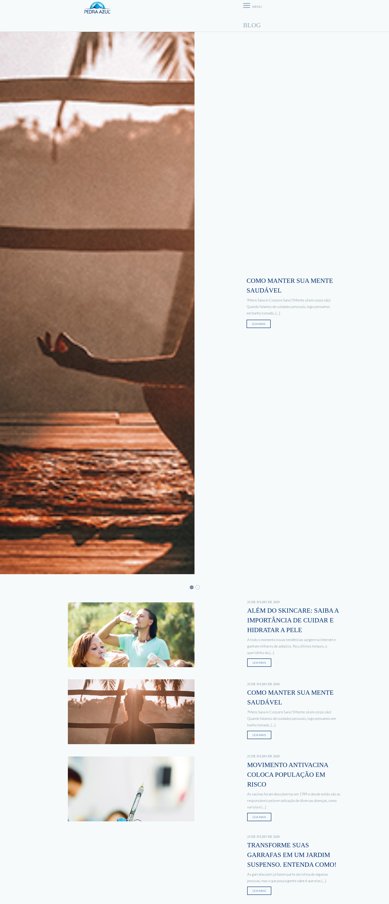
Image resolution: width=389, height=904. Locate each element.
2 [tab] (197, 587)
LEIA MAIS (258, 324)
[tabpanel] (194, 303)
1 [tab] (191, 587)
